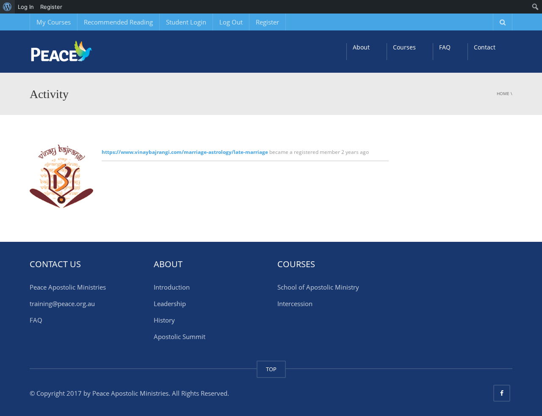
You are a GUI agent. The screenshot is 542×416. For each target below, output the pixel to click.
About (361, 47)
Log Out (231, 22)
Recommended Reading (118, 22)
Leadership (170, 303)
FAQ (445, 47)
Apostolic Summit (179, 336)
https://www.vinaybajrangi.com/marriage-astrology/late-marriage (185, 152)
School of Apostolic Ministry (318, 287)
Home (503, 93)
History (164, 320)
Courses (404, 47)
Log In (26, 6)
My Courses (53, 22)
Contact (484, 47)
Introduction (172, 287)
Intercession (294, 303)
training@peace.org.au (62, 303)
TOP (271, 369)
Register (267, 22)
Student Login (186, 22)
